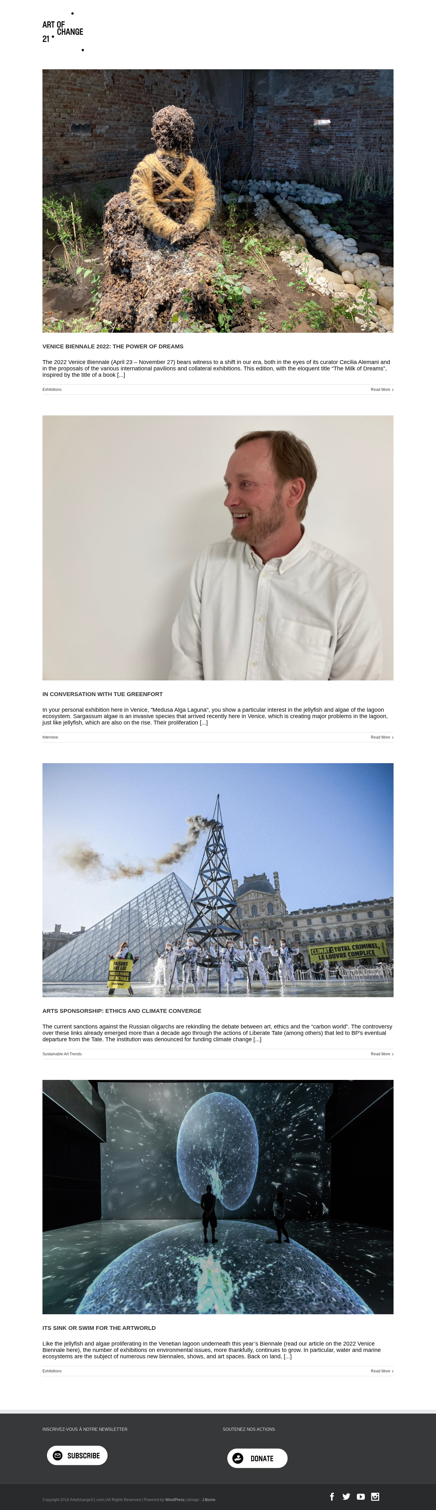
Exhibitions (52, 389)
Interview (50, 737)
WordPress (174, 1500)
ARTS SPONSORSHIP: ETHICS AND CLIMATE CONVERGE (121, 1011)
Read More (380, 389)
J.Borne (208, 1500)
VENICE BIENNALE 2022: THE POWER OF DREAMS (113, 346)
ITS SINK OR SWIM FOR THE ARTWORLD (99, 1328)
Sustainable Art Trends (62, 1054)
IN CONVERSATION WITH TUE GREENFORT (102, 694)
